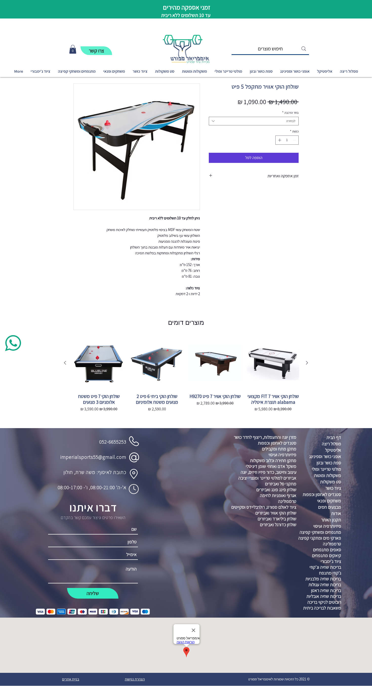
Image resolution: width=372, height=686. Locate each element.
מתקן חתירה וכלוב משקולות (273, 460)
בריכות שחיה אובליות (323, 596)
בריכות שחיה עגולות (324, 584)
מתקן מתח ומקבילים (279, 449)
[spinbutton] (287, 140)
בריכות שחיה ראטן (326, 590)
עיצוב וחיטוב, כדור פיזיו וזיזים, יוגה (268, 472)
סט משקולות (330, 482)
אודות (336, 513)
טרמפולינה (287, 501)
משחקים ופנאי (329, 501)
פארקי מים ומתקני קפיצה (319, 538)
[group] (186, 380)
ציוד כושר (333, 488)
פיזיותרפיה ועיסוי (282, 455)
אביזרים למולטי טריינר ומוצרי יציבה (267, 478)
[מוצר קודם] (307, 363)
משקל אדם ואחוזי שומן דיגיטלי (271, 466)
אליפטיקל (333, 450)
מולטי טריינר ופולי (326, 469)
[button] (72, 49)
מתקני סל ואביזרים (280, 484)
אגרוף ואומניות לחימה (278, 495)
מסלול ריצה (331, 444)
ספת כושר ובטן (329, 463)
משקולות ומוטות (327, 475)
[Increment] (279, 140)
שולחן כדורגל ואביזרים (278, 524)
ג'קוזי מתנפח (330, 573)
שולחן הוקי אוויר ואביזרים (275, 513)
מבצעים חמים (329, 507)
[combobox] (254, 121)
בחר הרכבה (290, 113)
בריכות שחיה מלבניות (323, 579)
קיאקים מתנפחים (326, 555)
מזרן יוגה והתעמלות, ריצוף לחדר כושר (265, 437)
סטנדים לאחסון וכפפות (277, 443)
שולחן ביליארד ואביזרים (277, 519)
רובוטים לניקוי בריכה (324, 602)
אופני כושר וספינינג (325, 456)
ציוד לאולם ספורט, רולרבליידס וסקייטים (263, 507)
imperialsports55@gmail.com (93, 457)
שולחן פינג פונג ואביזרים (276, 489)
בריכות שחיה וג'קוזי (325, 567)
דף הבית (333, 437)
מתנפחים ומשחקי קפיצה (320, 532)
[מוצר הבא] (65, 363)
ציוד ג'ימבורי (331, 561)
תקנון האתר (331, 520)
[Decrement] (295, 140)
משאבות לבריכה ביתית (322, 608)
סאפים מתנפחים (327, 549)
